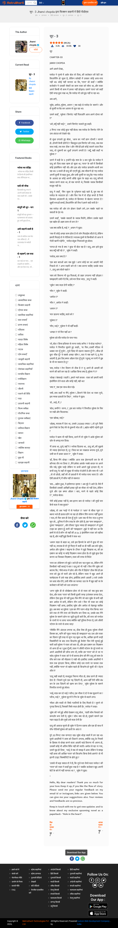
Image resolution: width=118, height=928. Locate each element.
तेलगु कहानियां (75, 898)
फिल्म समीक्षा (23, 408)
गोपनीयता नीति (17, 877)
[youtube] (94, 885)
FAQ (13, 890)
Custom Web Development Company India (93, 922)
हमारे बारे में (15, 869)
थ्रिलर (21, 423)
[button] (34, 2)
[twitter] (103, 880)
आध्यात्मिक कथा (25, 300)
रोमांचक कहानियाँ (25, 369)
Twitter (25, 131)
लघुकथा (21, 295)
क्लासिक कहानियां (25, 315)
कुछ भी (21, 457)
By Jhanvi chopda (32, 81)
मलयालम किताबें (56, 898)
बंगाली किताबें (55, 894)
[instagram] (97, 880)
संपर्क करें (15, 873)
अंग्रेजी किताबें (56, 869)
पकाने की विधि (24, 393)
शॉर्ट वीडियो (35, 886)
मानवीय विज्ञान (24, 374)
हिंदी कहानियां (74, 869)
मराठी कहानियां (75, 877)
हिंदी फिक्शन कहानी (31, 91)
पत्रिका (21, 329)
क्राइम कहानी (23, 462)
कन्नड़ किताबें (55, 902)
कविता (20, 334)
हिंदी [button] (40, 3)
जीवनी (20, 388)
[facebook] (91, 880)
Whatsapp (25, 140)
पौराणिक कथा (24, 413)
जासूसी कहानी (24, 359)
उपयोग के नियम (17, 882)
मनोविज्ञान (22, 379)
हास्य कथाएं (23, 324)
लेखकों (33, 882)
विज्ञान (20, 452)
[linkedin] (100, 885)
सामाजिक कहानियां (26, 364)
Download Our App (76, 852)
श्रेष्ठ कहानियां (36, 869)
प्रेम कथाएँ (22, 354)
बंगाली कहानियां (75, 886)
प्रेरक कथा (22, 310)
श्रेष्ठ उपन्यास (36, 873)
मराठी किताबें (55, 882)
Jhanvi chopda (33, 43)
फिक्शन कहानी (24, 305)
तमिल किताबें (55, 886)
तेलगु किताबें (55, 890)
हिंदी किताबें (54, 873)
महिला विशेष (23, 344)
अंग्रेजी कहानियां (76, 882)
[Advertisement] (24, 547)
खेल (19, 438)
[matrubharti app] (63, 2)
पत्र (20, 398)
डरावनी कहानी (24, 403)
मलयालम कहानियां (76, 890)
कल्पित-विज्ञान (24, 428)
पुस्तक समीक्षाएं (24, 418)
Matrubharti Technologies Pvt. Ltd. (35, 922)
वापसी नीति (15, 886)
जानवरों (21, 442)
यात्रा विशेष (23, 339)
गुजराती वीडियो (36, 877)
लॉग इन (103, 2)
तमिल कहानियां (75, 894)
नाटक (20, 349)
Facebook (25, 123)
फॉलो (36, 49)
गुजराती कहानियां (76, 873)
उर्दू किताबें (54, 906)
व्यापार (20, 433)
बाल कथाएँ (22, 319)
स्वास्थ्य (21, 383)
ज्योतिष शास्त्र (24, 447)
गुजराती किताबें (56, 877)
